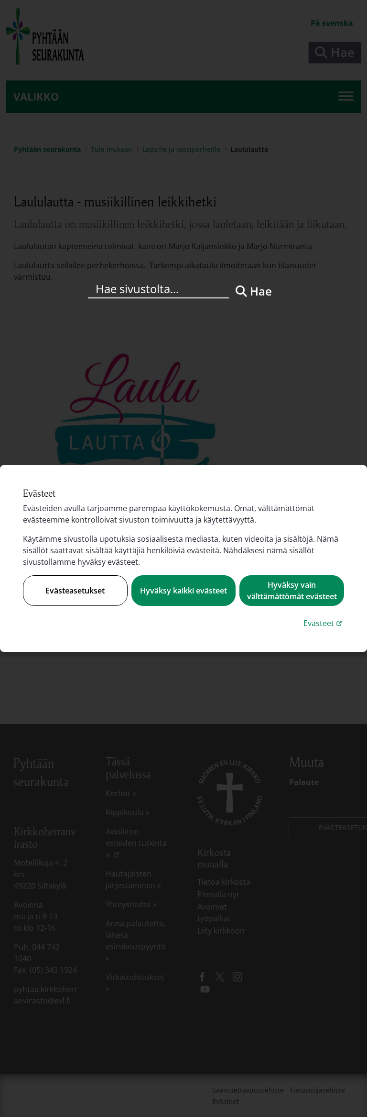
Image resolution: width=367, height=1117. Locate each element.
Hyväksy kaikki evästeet (183, 590)
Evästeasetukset (75, 590)
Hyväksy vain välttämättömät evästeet (292, 591)
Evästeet (323, 622)
